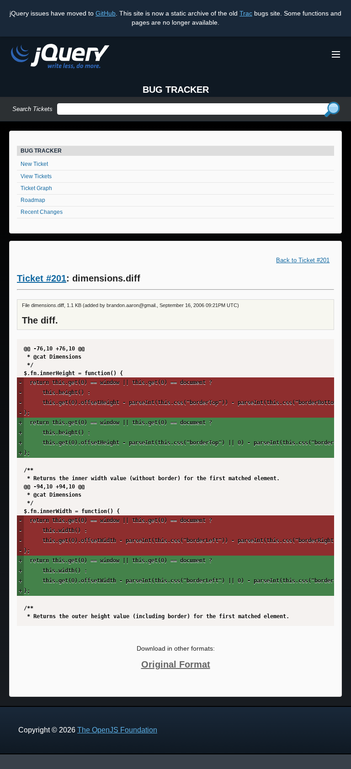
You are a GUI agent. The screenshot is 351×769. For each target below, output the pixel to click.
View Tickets (36, 176)
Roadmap (33, 200)
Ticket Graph (36, 188)
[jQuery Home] (60, 58)
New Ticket (34, 164)
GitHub (106, 13)
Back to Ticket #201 (303, 260)
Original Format (175, 664)
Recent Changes (42, 212)
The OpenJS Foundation (117, 730)
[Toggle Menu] (336, 54)
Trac (245, 13)
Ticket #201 (41, 278)
